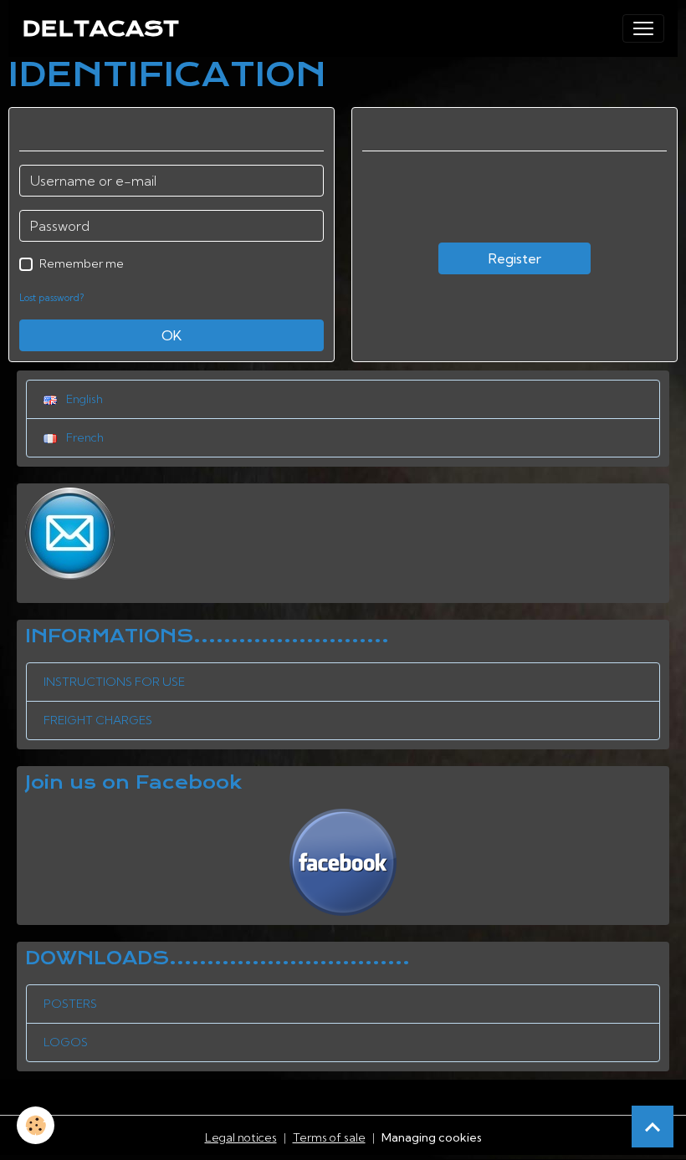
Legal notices (241, 1137)
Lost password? (51, 298)
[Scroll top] (652, 1126)
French (84, 437)
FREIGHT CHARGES (98, 720)
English (83, 398)
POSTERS (70, 1003)
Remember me (81, 263)
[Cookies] (35, 1125)
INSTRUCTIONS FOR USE (114, 681)
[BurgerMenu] (643, 28)
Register (515, 258)
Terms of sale (329, 1137)
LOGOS (66, 1042)
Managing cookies (431, 1137)
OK (171, 335)
